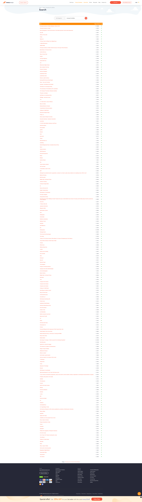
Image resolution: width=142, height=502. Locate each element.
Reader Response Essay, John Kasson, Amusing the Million (51, 333)
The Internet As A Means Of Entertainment (47, 346)
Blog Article (92, 472)
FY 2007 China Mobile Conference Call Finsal (48, 123)
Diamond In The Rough (44, 365)
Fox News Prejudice (43, 194)
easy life (41, 32)
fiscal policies (42, 127)
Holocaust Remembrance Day (45, 305)
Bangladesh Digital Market (45, 450)
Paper (41, 320)
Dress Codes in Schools (44, 419)
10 (76, 461)
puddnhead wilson (43, 73)
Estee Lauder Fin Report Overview (46, 116)
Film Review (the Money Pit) (45, 298)
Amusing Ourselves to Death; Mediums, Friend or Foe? (50, 26)
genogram (42, 428)
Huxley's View (42, 309)
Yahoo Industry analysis (44, 164)
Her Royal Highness (43, 58)
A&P (40, 170)
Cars (41, 279)
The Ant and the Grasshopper (45, 234)
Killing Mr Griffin (43, 208)
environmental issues (44, 294)
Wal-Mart (41, 441)
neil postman (42, 454)
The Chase (42, 236)
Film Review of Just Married (45, 192)
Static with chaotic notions (45, 385)
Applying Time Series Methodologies (46, 268)
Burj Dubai (42, 277)
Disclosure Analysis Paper (44, 112)
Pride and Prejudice (43, 71)
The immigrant (42, 264)
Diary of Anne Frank (43, 54)
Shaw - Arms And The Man (45, 82)
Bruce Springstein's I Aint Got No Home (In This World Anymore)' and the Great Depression (56, 30)
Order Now (86, 2)
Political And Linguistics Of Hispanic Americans (48, 430)
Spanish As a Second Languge (45, 344)
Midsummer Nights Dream (44, 64)
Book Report (80, 474)
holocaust (41, 257)
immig (41, 36)
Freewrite (41, 426)
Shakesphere (42, 229)
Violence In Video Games (44, 439)
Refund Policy (100, 493)
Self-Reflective (42, 225)
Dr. (40, 185)
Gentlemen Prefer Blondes (44, 303)
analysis (79, 469)
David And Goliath (43, 398)
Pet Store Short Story (44, 322)
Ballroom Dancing (43, 175)
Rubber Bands (42, 337)
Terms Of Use (84, 493)
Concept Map (92, 479)
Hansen (41, 131)
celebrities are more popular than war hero (47, 417)
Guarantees (58, 478)
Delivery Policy (89, 493)
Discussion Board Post (94, 480)
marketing (42, 142)
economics (42, 121)
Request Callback (23, 2)
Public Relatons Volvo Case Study (46, 331)
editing (91, 482)
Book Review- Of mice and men (45, 49)
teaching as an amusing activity (46, 95)
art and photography (43, 270)
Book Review (92, 474)
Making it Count (43, 221)
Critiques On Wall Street (44, 110)
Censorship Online (43, 452)
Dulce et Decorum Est (44, 188)
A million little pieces (43, 43)
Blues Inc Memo (43, 103)
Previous (67, 461)
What (41, 443)
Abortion (41, 391)
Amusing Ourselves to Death (45, 28)
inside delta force (43, 60)
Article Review (92, 471)
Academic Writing (59, 479)
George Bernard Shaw (44, 196)
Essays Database (78, 2)
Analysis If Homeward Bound (45, 266)
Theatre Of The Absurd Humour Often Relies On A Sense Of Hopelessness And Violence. (56, 238)
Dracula (41, 368)
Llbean (41, 138)
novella (41, 249)
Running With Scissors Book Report (46, 80)
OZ (40, 318)
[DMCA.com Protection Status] (46, 477)
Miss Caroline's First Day (44, 67)
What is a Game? (43, 352)
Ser (40, 227)
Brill (40, 396)
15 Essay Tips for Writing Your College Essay (48, 41)
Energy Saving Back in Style (45, 422)
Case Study (80, 479)
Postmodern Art (43, 324)
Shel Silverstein (42, 342)
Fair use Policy (95, 493)
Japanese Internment (44, 206)
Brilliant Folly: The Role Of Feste (45, 179)
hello (41, 255)
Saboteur (41, 223)
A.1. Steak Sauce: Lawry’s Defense (46, 101)
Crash (41, 363)
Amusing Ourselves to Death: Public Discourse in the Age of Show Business (54, 47)
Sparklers (41, 413)
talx (40, 162)
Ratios (41, 155)
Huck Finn (42, 201)
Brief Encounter (42, 177)
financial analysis (43, 125)
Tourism (41, 242)
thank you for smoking (44, 251)
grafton (41, 129)
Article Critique (80, 471)
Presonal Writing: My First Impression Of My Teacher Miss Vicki (51, 329)
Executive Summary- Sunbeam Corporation (48, 118)
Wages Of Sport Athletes (44, 348)
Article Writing (80, 472)
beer (41, 212)
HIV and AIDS (42, 253)
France (41, 424)
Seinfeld (41, 378)
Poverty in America (43, 69)
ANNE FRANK (42, 45)
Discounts (95, 2)
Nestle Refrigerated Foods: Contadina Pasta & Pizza (49, 144)
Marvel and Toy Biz (43, 316)
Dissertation (80, 482)
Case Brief (92, 477)
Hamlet (41, 56)
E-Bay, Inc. (42, 114)
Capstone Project (81, 477)
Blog (99, 2)
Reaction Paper (42, 262)
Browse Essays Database (60, 469)
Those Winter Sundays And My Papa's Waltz (48, 240)
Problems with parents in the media (46, 376)
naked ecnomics (43, 149)
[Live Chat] (139, 493)
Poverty (41, 383)
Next (78, 461)
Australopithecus (43, 404)
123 (40, 99)
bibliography (42, 214)
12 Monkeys (42, 359)
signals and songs (43, 415)
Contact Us (104, 2)
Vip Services (58, 482)
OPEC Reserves (43, 151)
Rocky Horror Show (43, 335)
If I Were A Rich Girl (43, 203)
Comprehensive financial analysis (46, 108)
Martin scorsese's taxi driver (45, 314)
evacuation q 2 (42, 296)
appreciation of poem (44, 210)
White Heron (42, 244)
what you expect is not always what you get (48, 357)
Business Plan (80, 476)
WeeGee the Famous (43, 350)
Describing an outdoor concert (45, 290)
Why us (57, 476)
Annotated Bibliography (94, 469)
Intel (40, 134)
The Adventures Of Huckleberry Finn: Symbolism (49, 88)
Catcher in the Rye (43, 181)
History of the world (43, 34)
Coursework (80, 480)
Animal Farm (42, 361)
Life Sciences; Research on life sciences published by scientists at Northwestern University (56, 409)
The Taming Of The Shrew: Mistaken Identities (48, 90)
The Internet (42, 456)
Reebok (41, 157)
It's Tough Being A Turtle (44, 406)
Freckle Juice (42, 301)
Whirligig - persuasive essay (45, 97)
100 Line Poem (42, 166)
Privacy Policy (78, 493)
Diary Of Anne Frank (43, 292)
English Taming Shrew (44, 190)
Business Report (93, 476)
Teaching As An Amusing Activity (46, 86)
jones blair (42, 136)
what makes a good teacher (45, 355)
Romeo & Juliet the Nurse (44, 77)
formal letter (42, 216)
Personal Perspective (44, 153)
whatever (41, 402)
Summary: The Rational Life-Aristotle (46, 84)
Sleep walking (42, 411)
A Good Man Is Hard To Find (45, 168)
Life (40, 62)
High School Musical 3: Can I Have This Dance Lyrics (49, 372)
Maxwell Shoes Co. (43, 140)
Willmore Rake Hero (43, 247)
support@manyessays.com (44, 470)
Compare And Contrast (44, 281)
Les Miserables (43, 311)
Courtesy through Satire (44, 183)
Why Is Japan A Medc (44, 445)
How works (58, 471)
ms (40, 400)
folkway (41, 387)
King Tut (41, 260)
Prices (90, 2)
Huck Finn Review (43, 307)
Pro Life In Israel (43, 432)
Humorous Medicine (43, 389)
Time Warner (42, 437)
